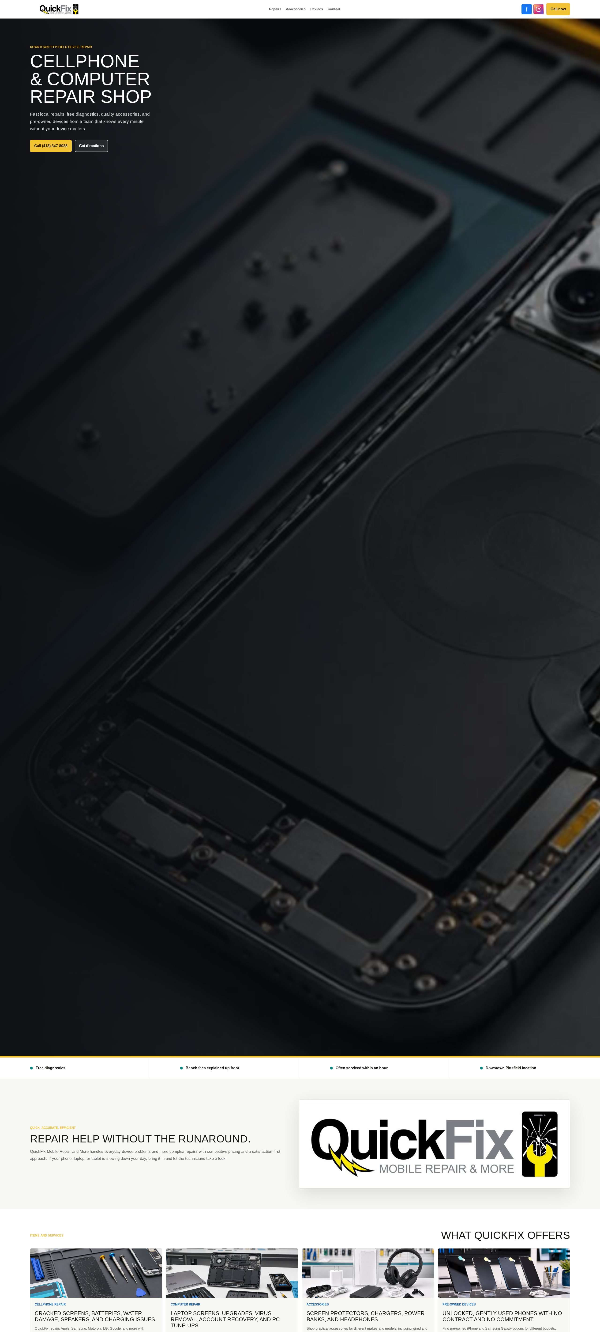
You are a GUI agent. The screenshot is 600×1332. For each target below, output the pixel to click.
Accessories (296, 9)
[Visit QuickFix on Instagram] (538, 9)
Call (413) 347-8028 (51, 146)
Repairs (275, 9)
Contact (334, 9)
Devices (316, 9)
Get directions (91, 146)
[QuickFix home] (59, 9)
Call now (558, 9)
